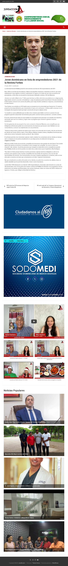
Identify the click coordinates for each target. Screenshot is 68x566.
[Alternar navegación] (4, 27)
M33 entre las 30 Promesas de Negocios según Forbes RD (18, 186)
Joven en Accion (10, 76)
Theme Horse (36, 563)
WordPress (55, 563)
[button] (18, 350)
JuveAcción (15, 86)
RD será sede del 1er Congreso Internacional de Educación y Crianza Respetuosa (49, 186)
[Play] (34, 321)
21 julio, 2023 (8, 86)
